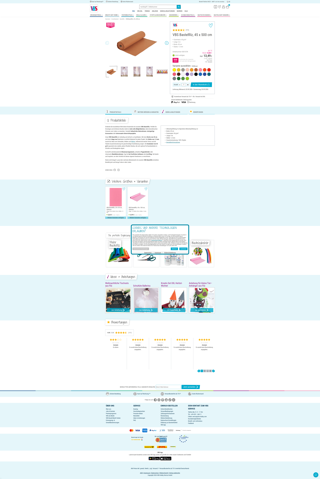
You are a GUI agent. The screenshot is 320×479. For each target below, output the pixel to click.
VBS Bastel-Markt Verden (113, 418)
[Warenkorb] (228, 7)
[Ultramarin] (204, 74)
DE (229, 2)
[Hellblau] (200, 74)
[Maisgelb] (191, 70)
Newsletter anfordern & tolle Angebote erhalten (137, 387)
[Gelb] (174, 70)
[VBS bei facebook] (155, 400)
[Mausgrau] (174, 78)
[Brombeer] (174, 74)
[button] (107, 43)
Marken (179, 11)
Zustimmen (183, 249)
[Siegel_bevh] (161, 440)
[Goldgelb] (178, 70)
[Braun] (178, 74)
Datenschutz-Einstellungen (168, 420)
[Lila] (187, 74)
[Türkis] (209, 74)
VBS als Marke (110, 416)
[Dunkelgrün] (178, 78)
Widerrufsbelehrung (166, 418)
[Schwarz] (196, 74)
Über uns (108, 409)
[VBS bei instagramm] (159, 400)
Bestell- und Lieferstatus (195, 421)
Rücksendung (165, 416)
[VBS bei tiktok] (170, 400)
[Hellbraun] (196, 70)
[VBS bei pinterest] (162, 400)
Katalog (135, 409)
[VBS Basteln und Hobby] (94, 8)
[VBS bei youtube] (166, 400)
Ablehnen (174, 249)
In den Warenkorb (200, 84)
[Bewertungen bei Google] (137, 439)
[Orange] (204, 70)
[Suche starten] (179, 7)
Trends (147, 11)
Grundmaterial (115, 19)
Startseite (107, 19)
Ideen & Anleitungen (167, 11)
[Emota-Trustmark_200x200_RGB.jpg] (183, 439)
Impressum (158, 252)
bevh (161, 436)
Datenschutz (148, 252)
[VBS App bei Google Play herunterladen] (154, 458)
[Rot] (209, 70)
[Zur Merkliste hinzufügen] (211, 25)
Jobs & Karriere (110, 411)
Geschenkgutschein (139, 411)
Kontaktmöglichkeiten (194, 419)
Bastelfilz (122, 19)
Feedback (191, 423)
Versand (210, 62)
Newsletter (136, 416)
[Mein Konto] (224, 7)
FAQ (134, 420)
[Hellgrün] (187, 78)
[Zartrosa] (200, 70)
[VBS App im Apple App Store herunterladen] (165, 458)
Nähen (133, 141)
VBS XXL (139, 11)
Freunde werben (138, 413)
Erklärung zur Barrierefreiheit (169, 422)
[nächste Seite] (213, 370)
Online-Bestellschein (166, 409)
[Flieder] (191, 74)
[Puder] (187, 70)
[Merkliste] (220, 7)
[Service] (216, 7)
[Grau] (183, 70)
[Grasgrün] (183, 78)
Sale (186, 11)
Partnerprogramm (111, 413)
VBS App (163, 425)
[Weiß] (183, 74)
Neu (133, 11)
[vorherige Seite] (199, 370)
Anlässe (155, 11)
